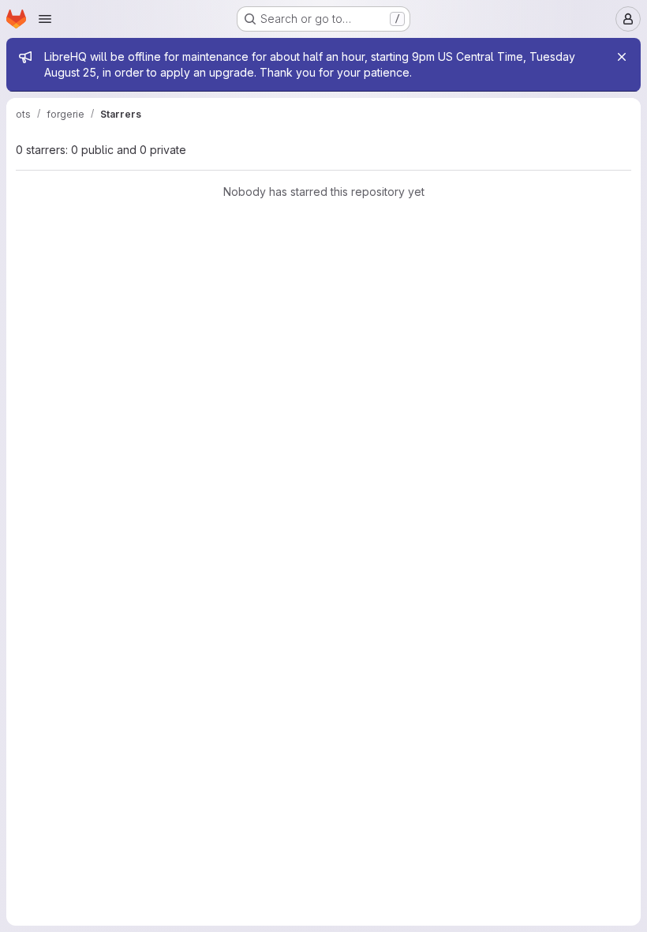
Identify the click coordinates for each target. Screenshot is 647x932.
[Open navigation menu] (45, 19)
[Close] (621, 56)
